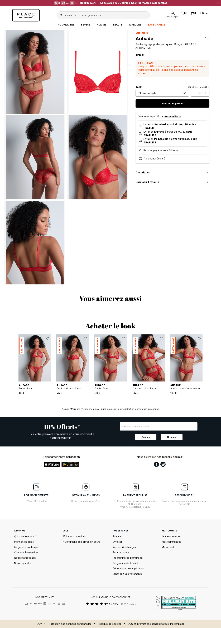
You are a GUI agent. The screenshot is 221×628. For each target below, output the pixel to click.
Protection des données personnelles (70, 623)
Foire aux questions (74, 536)
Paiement (118, 536)
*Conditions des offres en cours (81, 541)
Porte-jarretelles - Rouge (144, 388)
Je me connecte (171, 536)
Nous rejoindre (22, 563)
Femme (85, 24)
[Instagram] (163, 464)
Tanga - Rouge (26, 388)
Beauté (117, 24)
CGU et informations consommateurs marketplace (156, 623)
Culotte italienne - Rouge (69, 388)
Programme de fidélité (125, 563)
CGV (39, 623)
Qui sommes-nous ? (25, 536)
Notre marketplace (25, 557)
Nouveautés (66, 24)
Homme (101, 24)
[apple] (52, 464)
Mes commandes (171, 541)
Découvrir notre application (128, 568)
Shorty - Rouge (102, 388)
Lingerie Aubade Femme (112, 409)
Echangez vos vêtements (127, 573)
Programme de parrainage (128, 557)
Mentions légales (24, 541)
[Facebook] (156, 464)
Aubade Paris (172, 116)
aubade (144, 38)
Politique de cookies (109, 623)
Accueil (65, 409)
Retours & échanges (124, 547)
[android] (70, 464)
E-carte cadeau (121, 552)
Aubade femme (90, 409)
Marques (135, 24)
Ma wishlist (168, 547)
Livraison (118, 541)
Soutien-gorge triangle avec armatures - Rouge (193, 388)
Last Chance (156, 24)
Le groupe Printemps (26, 547)
